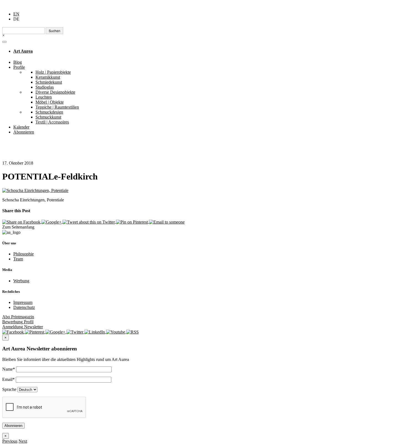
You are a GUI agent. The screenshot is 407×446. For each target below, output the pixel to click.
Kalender (21, 127)
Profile (19, 67)
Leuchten (43, 97)
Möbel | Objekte (49, 102)
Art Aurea (23, 51)
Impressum (22, 302)
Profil (18, 321)
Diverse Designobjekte (55, 92)
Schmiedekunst (48, 82)
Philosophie (23, 254)
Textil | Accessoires (52, 122)
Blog (17, 62)
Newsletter (22, 326)
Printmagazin (18, 316)
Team (18, 259)
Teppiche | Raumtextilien (57, 107)
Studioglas (44, 87)
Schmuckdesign (49, 112)
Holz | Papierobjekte (53, 72)
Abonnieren (23, 132)
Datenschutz (24, 307)
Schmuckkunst (48, 117)
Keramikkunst (47, 77)
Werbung (21, 280)
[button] (9, 441)
